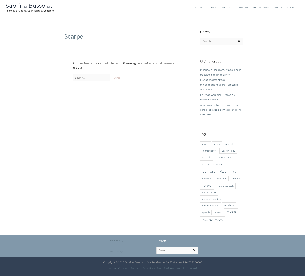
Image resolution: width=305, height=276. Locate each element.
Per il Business (261, 7)
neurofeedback (226, 186)
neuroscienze (209, 192)
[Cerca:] (92, 77)
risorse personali (210, 205)
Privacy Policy (115, 240)
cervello (206, 157)
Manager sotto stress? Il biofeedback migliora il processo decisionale (219, 84)
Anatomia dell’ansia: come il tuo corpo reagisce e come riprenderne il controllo (220, 110)
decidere (206, 178)
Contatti (292, 7)
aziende (229, 144)
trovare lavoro (213, 220)
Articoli (278, 7)
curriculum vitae (214, 171)
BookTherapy (228, 150)
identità (236, 178)
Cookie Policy (115, 251)
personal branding (211, 199)
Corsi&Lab (242, 7)
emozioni (222, 178)
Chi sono (212, 7)
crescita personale (212, 164)
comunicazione (225, 157)
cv (234, 171)
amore (205, 144)
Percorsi (226, 7)
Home (198, 7)
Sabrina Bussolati (30, 5)
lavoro (207, 185)
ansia (217, 144)
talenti (231, 212)
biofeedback (209, 150)
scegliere (229, 205)
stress (218, 212)
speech (206, 212)
